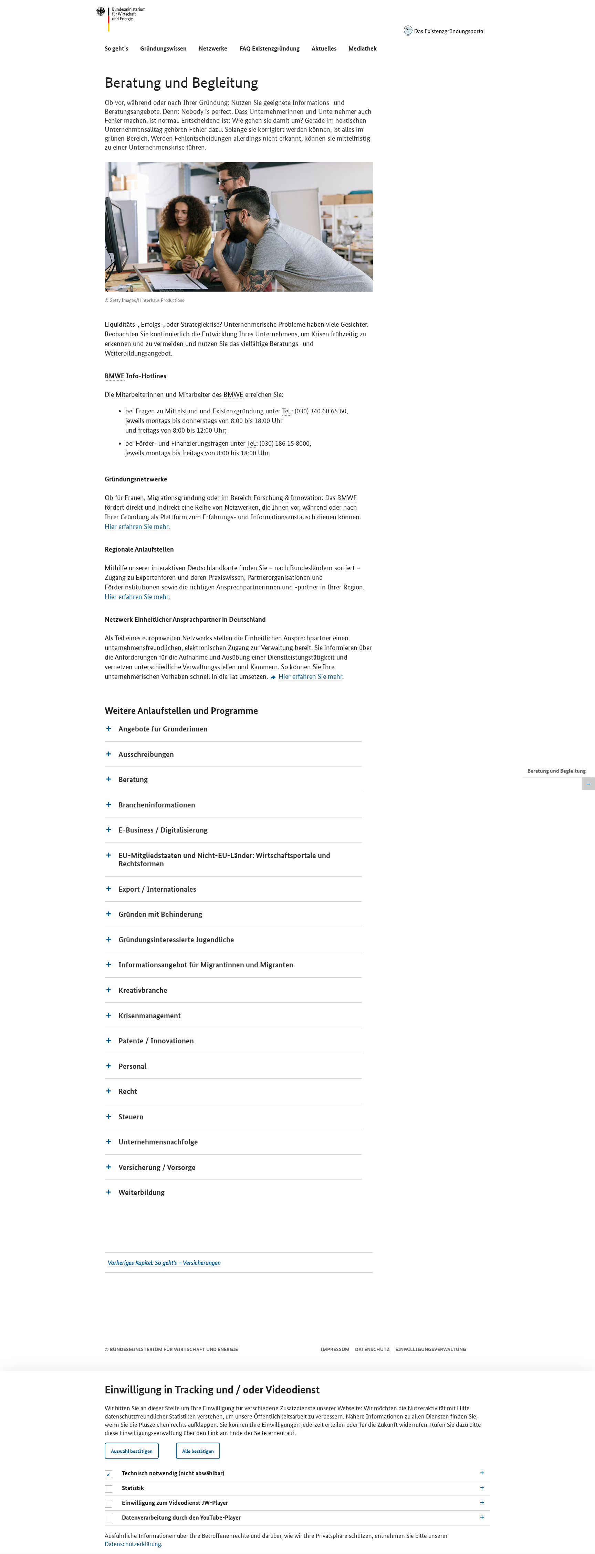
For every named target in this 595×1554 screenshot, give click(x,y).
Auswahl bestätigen (132, 1450)
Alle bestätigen (198, 1450)
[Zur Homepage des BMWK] (121, 22)
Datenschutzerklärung (133, 1543)
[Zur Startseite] (444, 30)
